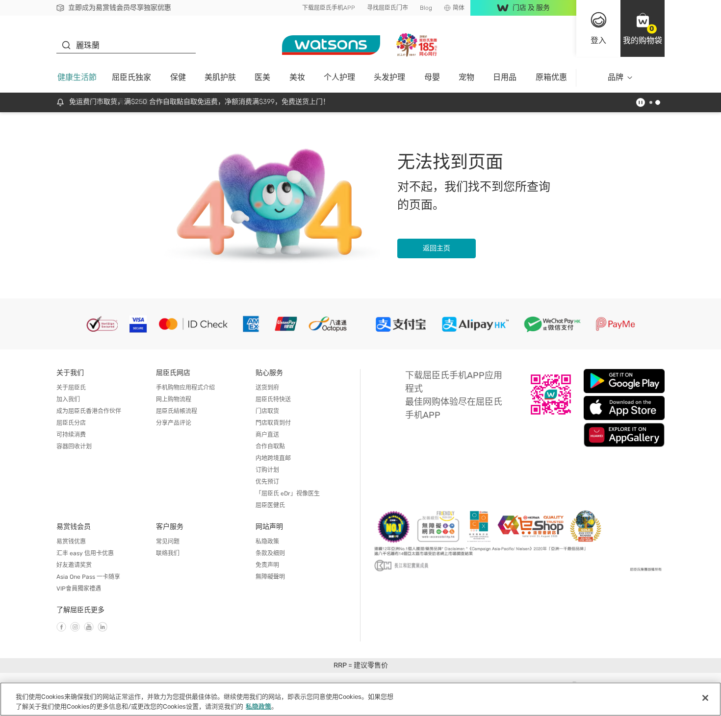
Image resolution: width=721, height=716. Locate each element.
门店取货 (267, 411)
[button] (642, 28)
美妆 (297, 77)
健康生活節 (77, 77)
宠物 (466, 77)
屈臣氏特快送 (273, 399)
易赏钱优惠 (71, 541)
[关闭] (705, 698)
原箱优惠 (551, 77)
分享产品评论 (173, 423)
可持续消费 (71, 434)
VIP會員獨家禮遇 (78, 588)
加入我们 (68, 399)
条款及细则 (270, 553)
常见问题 (168, 541)
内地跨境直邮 (273, 458)
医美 (262, 77)
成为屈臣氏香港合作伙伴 (88, 411)
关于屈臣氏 (71, 387)
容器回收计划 (74, 446)
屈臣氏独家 (131, 77)
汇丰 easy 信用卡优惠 (85, 553)
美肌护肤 (220, 77)
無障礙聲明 (270, 576)
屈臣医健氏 (270, 505)
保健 (178, 77)
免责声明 (267, 565)
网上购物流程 (173, 399)
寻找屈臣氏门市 (387, 7)
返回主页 (436, 248)
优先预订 (267, 481)
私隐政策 (267, 541)
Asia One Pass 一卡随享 (88, 576)
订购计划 (267, 470)
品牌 (615, 77)
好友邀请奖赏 (74, 565)
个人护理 (339, 77)
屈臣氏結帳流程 (176, 411)
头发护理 (389, 77)
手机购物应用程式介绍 (185, 387)
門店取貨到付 (273, 423)
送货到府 (267, 387)
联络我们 (168, 553)
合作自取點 (270, 446)
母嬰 (432, 77)
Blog (426, 7)
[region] (360, 699)
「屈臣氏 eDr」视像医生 (288, 493)
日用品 (504, 77)
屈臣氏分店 (71, 423)
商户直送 (267, 434)
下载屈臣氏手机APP (328, 7)
